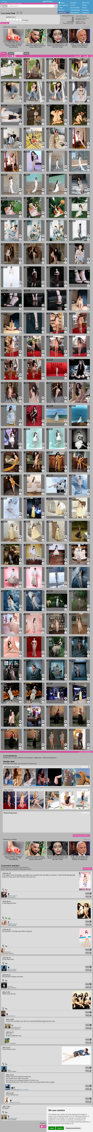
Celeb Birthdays (75, 10)
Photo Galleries (63, 5)
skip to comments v (85, 752)
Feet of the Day (74, 8)
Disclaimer (85, 10)
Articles (72, 5)
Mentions (61, 10)
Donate (84, 5)
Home (62, 3)
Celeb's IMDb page (81, 16)
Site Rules (73, 3)
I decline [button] (59, 1128)
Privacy (84, 8)
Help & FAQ (85, 3)
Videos (60, 8)
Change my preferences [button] (73, 1128)
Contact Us (85, 13)
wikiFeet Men (62, 13)
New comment (87, 868)
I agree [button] (52, 1128)
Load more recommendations (81, 835)
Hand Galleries (74, 13)
